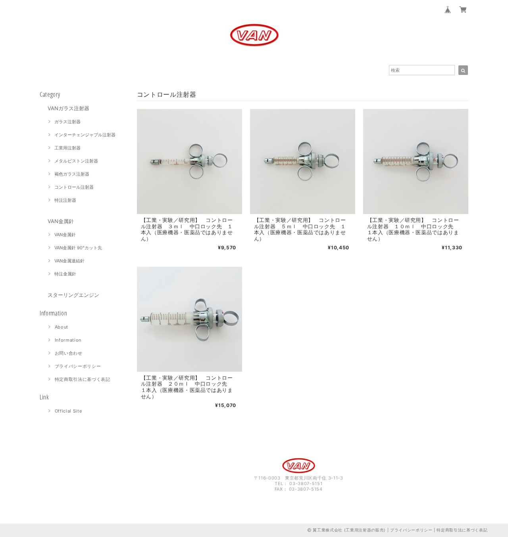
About (61, 327)
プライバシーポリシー (78, 366)
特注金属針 (65, 274)
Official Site (68, 411)
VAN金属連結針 (69, 261)
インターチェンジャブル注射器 (84, 135)
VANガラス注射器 (68, 108)
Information (68, 340)
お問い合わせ (69, 353)
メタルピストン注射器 (76, 161)
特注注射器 (65, 200)
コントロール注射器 (74, 187)
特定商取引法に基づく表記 (82, 379)
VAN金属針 (61, 221)
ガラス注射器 (67, 121)
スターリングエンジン (73, 295)
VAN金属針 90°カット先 (78, 247)
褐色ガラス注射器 (71, 174)
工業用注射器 (67, 148)
